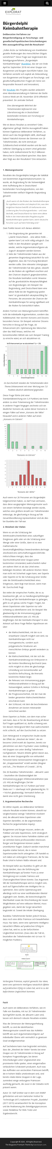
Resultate (11, 89)
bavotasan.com (40, 1144)
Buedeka (26, 63)
